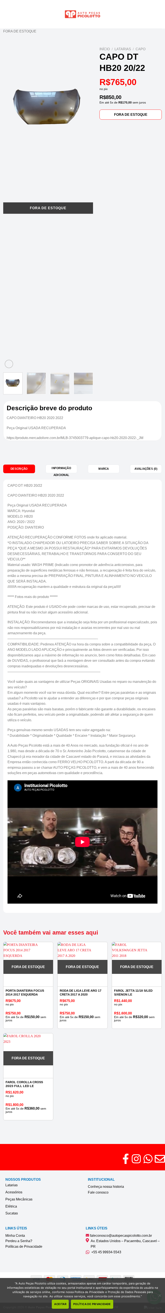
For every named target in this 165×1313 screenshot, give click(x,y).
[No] (159, 1296)
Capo (140, 49)
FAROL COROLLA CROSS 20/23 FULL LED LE (24, 1084)
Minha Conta (15, 1235)
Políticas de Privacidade (23, 1246)
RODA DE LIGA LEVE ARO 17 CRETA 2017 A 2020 (80, 992)
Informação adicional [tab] (61, 470)
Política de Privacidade (92, 1304)
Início (104, 49)
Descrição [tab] (19, 468)
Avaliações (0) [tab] (145, 468)
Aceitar (60, 1304)
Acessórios (13, 1192)
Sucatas (11, 1213)
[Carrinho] (159, 14)
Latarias (11, 1185)
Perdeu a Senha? (18, 1241)
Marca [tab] (103, 468)
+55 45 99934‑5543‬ (105, 1252)
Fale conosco (98, 1192)
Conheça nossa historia (106, 1186)
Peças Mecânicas (18, 1199)
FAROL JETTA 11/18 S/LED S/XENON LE (133, 992)
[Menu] (5, 14)
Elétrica (11, 1206)
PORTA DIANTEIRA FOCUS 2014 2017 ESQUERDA (25, 992)
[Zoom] (9, 364)
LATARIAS (123, 49)
